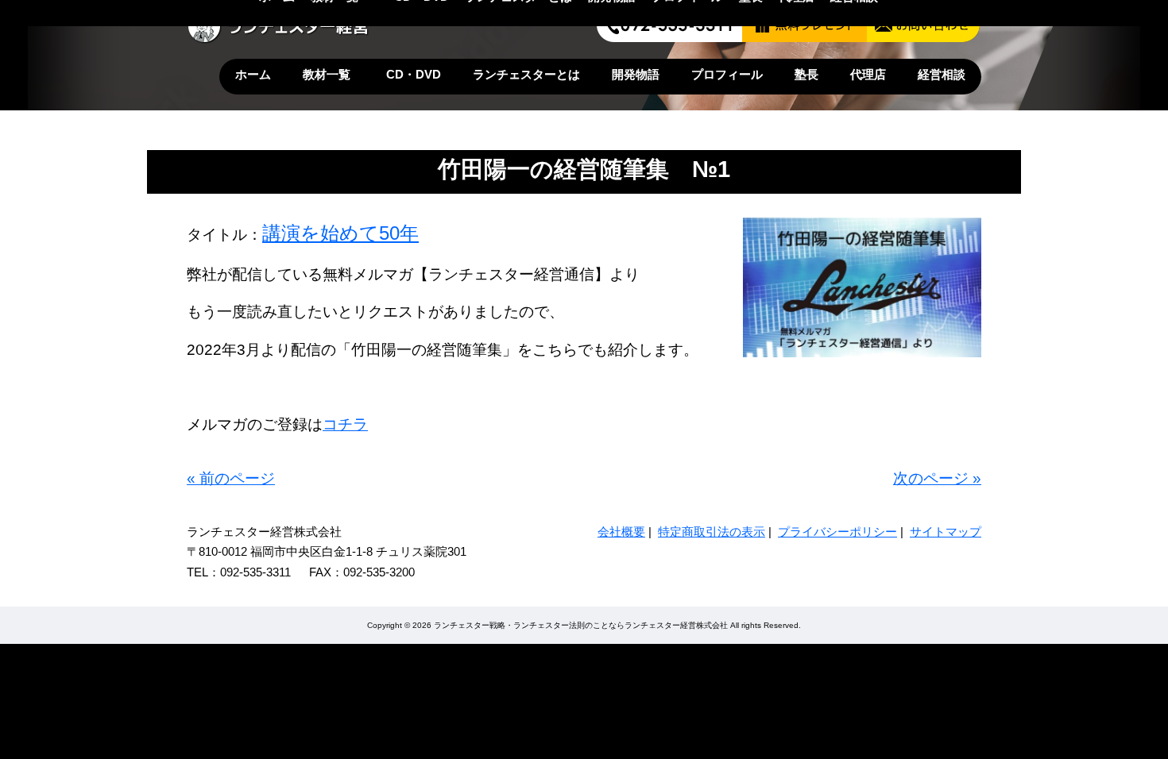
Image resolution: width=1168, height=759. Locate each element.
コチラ (345, 424)
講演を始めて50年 (340, 233)
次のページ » (937, 478)
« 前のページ (231, 478)
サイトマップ (945, 531)
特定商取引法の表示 (711, 531)
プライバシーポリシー (837, 531)
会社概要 (621, 531)
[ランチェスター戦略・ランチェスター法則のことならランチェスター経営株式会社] (279, 40)
